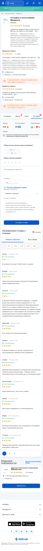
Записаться (21, 486)
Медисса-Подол (9, 51)
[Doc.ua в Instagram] (16, 531)
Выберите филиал (10, 189)
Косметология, (34, 29)
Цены (27, 116)
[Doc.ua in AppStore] (14, 524)
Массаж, (13, 31)
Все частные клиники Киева (33, 462)
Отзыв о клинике (10, 198)
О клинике (7, 116)
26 (16, 89)
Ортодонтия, (20, 31)
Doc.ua (4, 543)
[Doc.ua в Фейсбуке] (11, 531)
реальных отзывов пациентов (17, 136)
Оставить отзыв (21, 222)
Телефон (7, 178)
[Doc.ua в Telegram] (21, 531)
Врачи (19, 115)
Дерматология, (24, 29)
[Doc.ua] (3, 3)
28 (26, 472)
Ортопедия (29, 31)
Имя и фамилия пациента (13, 169)
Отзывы (37, 115)
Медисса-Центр (9, 86)
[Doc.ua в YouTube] (27, 531)
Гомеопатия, (14, 29)
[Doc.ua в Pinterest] (32, 531)
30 (23, 26)
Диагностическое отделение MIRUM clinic (24, 468)
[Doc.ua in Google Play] (28, 524)
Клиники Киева (8, 13)
